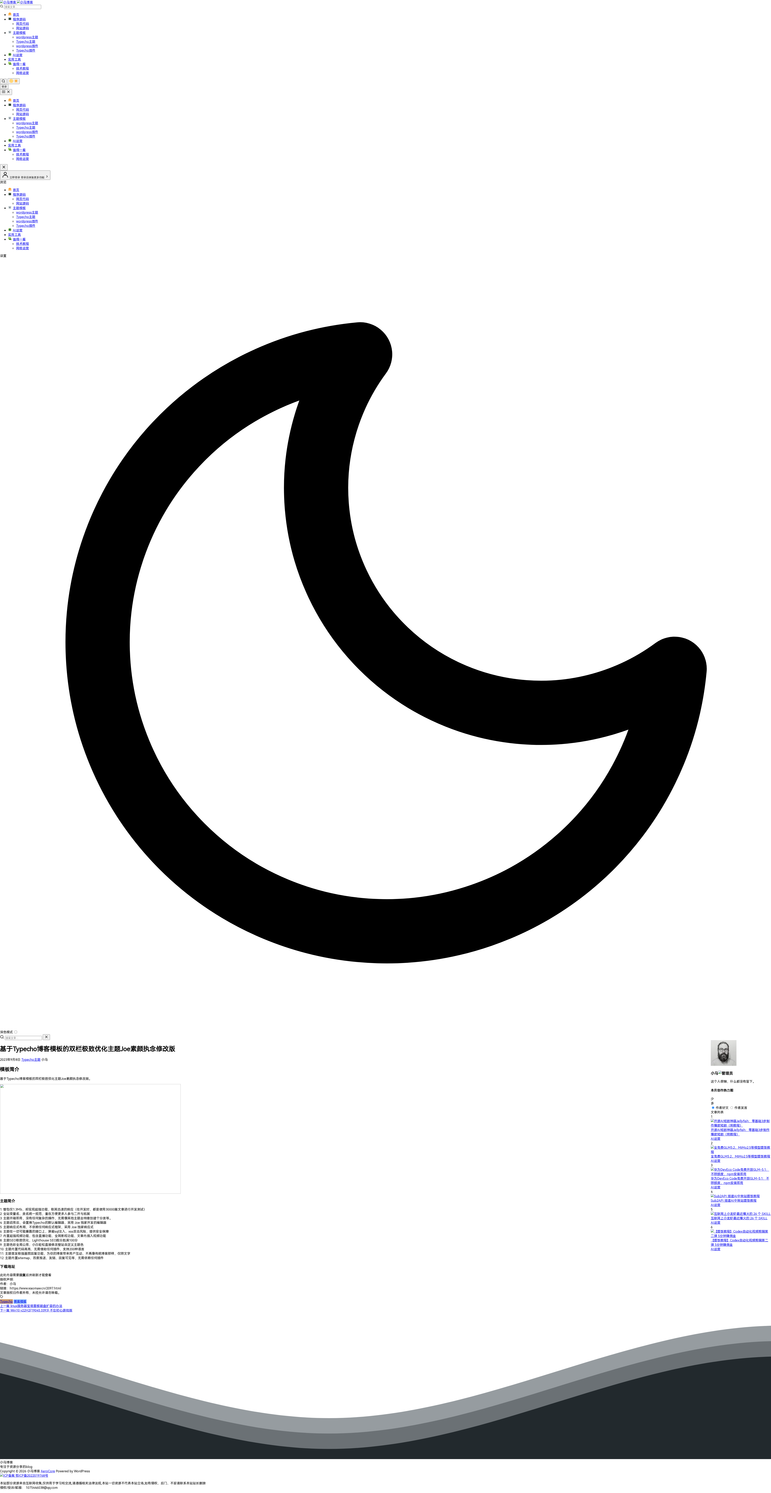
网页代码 (22, 23)
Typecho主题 (25, 41)
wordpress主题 (27, 37)
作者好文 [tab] (722, 1108)
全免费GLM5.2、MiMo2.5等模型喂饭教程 (740, 1156)
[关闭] (46, 1037)
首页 (16, 14)
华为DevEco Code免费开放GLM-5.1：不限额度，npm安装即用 (740, 1180)
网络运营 (22, 73)
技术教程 (22, 68)
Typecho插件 (25, 50)
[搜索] (3, 81)
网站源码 (22, 28)
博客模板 (20, 1301)
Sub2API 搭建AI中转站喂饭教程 (734, 1200)
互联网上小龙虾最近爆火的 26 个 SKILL (739, 1218)
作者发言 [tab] (740, 1108)
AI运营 (17, 55)
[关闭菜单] (4, 167)
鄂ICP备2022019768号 (31, 1475)
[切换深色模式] (14, 81)
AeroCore (48, 1471)
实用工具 (14, 59)
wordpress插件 (27, 46)
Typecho (6, 1301)
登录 (4, 86)
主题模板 (19, 33)
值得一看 (19, 64)
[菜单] (6, 92)
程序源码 (19, 19)
